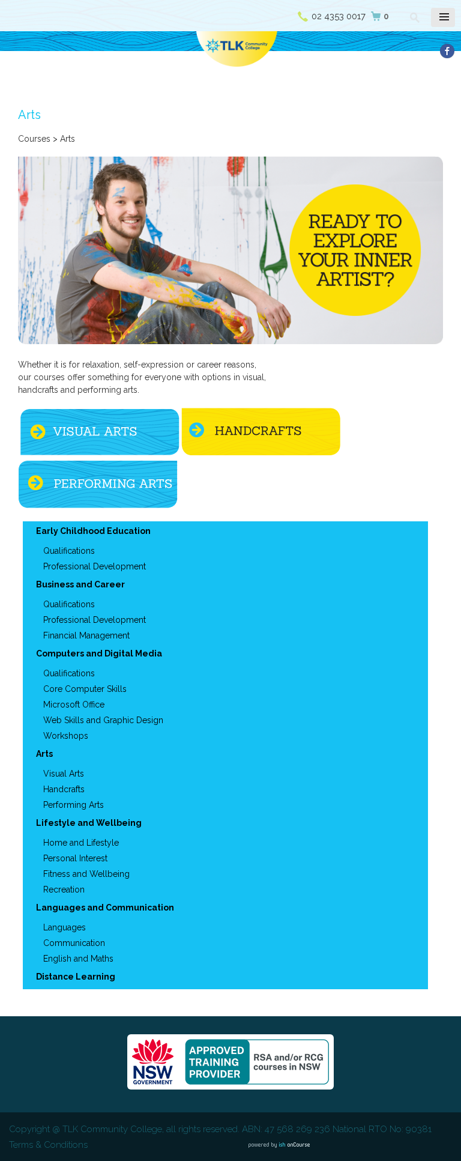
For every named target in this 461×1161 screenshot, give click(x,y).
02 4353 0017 (339, 16)
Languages (64, 927)
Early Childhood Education (93, 531)
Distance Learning (75, 976)
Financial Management (86, 635)
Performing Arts (73, 805)
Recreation (64, 889)
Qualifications (69, 551)
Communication (74, 943)
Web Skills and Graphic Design (103, 720)
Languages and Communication (105, 907)
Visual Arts (63, 773)
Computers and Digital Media (99, 653)
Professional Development (94, 566)
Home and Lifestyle (81, 842)
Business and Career (80, 584)
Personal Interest (75, 858)
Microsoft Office (73, 704)
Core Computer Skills (85, 689)
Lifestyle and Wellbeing (89, 823)
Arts (44, 754)
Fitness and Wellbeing (86, 874)
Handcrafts (64, 789)
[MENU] (443, 17)
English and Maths (78, 958)
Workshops (65, 736)
